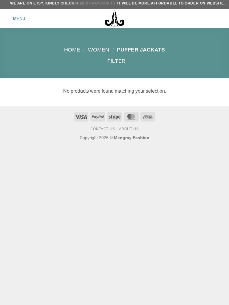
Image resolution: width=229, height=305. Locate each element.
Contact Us (102, 129)
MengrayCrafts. (96, 3)
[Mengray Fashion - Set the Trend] (114, 18)
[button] (14, 18)
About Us (129, 129)
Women (98, 49)
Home (72, 49)
